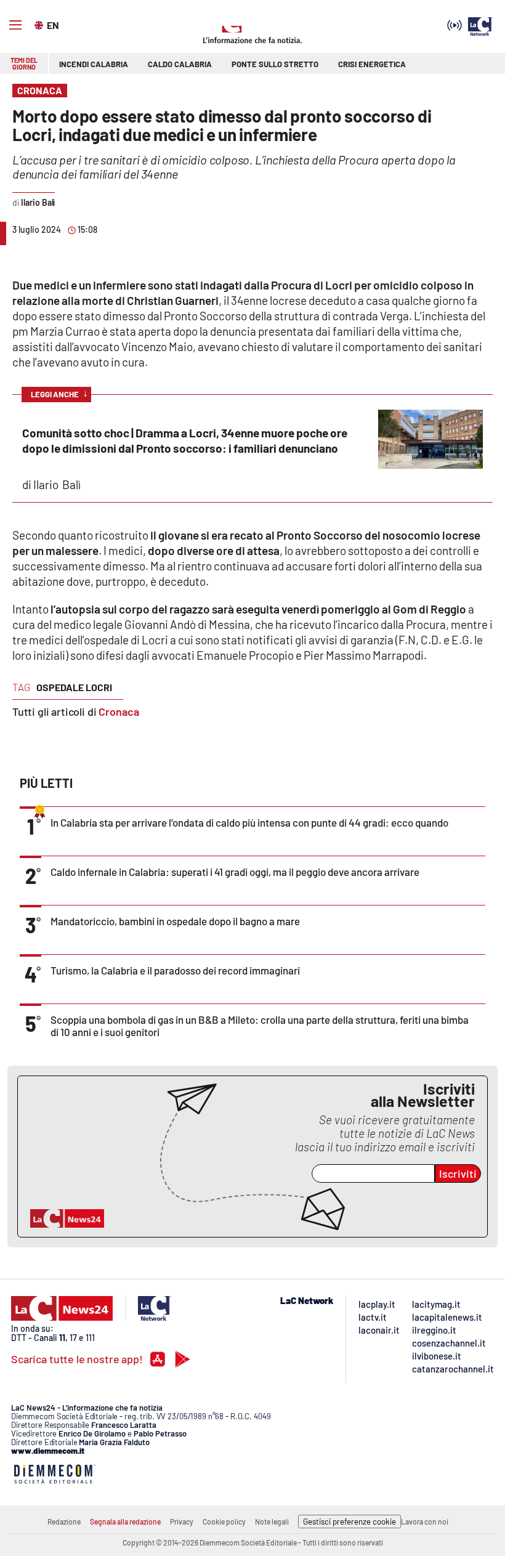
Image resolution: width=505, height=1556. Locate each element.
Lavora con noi (424, 1521)
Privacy (181, 1521)
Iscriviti (458, 1173)
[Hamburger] (15, 25)
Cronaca (119, 711)
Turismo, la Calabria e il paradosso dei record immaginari (175, 970)
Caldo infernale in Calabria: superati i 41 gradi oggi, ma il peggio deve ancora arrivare (234, 871)
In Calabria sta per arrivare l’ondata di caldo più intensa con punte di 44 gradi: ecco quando (249, 822)
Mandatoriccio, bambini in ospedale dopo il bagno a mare (175, 921)
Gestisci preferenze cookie (349, 1521)
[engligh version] (40, 24)
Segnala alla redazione (125, 1521)
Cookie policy (224, 1521)
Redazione (64, 1521)
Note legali (272, 1521)
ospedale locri (74, 687)
